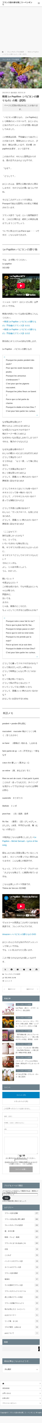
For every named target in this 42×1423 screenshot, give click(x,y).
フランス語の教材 (21, 1273)
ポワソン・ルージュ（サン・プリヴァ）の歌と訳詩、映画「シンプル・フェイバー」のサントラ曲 (27, 1023)
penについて (21, 1333)
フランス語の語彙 (21, 1213)
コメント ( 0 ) (21, 1095)
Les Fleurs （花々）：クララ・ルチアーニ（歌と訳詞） (27, 1009)
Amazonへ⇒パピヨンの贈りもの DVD (19, 934)
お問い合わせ (6, 1393)
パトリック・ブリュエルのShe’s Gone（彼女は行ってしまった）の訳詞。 (27, 1063)
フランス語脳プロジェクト (21, 1303)
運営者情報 (5, 1388)
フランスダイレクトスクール (21, 1291)
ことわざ (21, 1255)
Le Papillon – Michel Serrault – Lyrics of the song (20, 841)
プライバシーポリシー (9, 1403)
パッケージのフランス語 (21, 1261)
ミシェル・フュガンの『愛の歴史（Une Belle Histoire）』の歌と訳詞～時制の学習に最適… (27, 1050)
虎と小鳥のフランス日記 (21, 1297)
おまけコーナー (21, 1315)
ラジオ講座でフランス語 (21, 1285)
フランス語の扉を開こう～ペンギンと (17, 3)
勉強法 (21, 1279)
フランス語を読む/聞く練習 (21, 1219)
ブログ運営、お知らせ (21, 1327)
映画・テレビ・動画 (21, 1237)
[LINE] (24, 969)
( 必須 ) (8, 1116)
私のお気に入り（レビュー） (21, 1309)
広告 (21, 1249)
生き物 (14, 977)
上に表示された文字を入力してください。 (21, 1158)
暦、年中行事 (21, 1231)
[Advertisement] (21, 28)
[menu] (39, 3)
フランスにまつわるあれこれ (21, 1243)
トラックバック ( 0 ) (21, 1101)
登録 (6, 1198)
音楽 (6, 977)
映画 (9, 977)
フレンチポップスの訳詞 (10, 59)
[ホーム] (21, 1383)
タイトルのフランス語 (21, 1267)
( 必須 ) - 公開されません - (14, 1122)
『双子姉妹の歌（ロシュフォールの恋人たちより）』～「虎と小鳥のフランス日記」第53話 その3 (27, 1037)
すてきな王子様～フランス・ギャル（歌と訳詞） (27, 1075)
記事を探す (5, 1398)
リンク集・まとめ (21, 1321)
